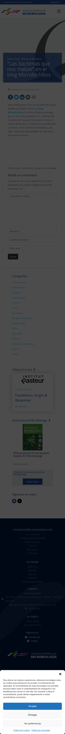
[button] (60, 674)
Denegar (32, 714)
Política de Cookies (21, 730)
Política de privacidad (41, 730)
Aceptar (33, 706)
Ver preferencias (32, 723)
